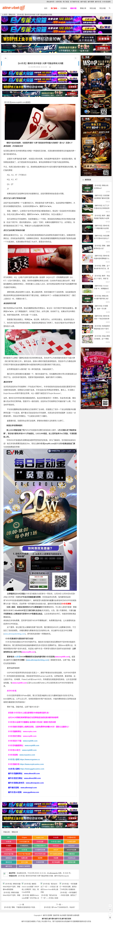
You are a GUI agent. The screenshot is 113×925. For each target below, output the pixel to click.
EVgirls (24, 837)
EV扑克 (8, 841)
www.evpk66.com (18, 102)
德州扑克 (14, 151)
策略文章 (83, 8)
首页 (45, 8)
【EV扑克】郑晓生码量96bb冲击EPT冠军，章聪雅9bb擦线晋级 (11, 895)
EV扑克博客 (66, 604)
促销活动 (9, 858)
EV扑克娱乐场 (24, 841)
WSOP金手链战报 (24, 854)
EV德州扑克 (71, 837)
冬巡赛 (39, 430)
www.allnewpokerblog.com (14, 634)
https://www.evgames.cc (30, 759)
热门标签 (66, 2)
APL (8, 837)
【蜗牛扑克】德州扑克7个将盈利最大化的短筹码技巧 (101, 228)
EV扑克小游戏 (13, 759)
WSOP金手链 (8, 854)
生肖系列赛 (40, 862)
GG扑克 (17, 657)
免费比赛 (24, 858)
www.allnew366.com (32, 778)
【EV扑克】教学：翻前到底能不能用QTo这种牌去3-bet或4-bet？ (102, 218)
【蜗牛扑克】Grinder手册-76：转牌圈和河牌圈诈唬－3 (101, 288)
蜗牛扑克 (98, 2)
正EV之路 (24, 862)
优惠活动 (71, 854)
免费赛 (40, 858)
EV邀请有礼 (24, 846)
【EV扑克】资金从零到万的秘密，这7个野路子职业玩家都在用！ (102, 338)
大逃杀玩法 (71, 858)
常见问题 (102, 8)
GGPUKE (9, 850)
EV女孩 (50, 600)
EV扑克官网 (106, 2)
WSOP (56, 850)
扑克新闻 (64, 8)
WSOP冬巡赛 (71, 850)
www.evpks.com (29, 731)
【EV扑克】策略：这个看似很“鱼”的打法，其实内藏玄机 (102, 268)
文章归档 (59, 2)
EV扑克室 (40, 841)
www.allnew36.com (32, 773)
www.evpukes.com (27, 755)
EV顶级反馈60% (40, 846)
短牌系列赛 (71, 862)
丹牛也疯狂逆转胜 (56, 854)
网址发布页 (50, 2)
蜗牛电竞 (83, 2)
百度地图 (69, 915)
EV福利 (8, 846)
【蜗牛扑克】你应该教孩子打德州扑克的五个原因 (101, 238)
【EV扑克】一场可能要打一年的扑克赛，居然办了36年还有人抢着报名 (68, 895)
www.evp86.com (28, 652)
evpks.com (40, 837)
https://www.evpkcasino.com (32, 764)
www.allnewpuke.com (35, 783)
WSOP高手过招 (40, 854)
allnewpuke (53, 873)
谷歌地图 (76, 915)
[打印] (50, 67)
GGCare (56, 846)
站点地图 (63, 915)
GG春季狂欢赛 (40, 850)
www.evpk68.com (29, 750)
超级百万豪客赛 (24, 866)
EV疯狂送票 (71, 841)
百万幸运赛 (56, 862)
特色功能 (93, 8)
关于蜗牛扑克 (74, 2)
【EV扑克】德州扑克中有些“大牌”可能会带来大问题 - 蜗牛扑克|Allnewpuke (43, 876)
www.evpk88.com (62, 657)
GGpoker (71, 846)
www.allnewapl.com (29, 788)
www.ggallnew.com (31, 792)
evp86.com (49, 444)
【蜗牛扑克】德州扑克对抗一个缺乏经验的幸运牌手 (101, 318)
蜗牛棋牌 (91, 2)
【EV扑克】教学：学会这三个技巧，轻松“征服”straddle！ (102, 278)
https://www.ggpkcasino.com (32, 769)
